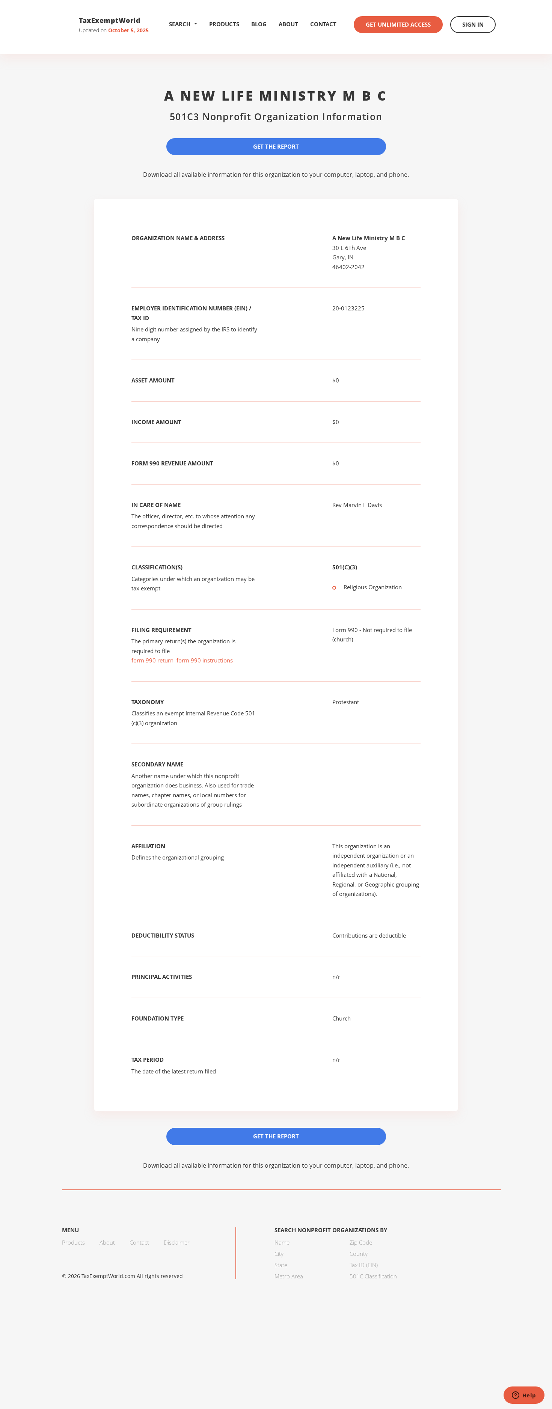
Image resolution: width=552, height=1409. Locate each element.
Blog (259, 24)
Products (224, 24)
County (359, 1253)
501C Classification (373, 1276)
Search (179, 24)
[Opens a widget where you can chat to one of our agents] (523, 1395)
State (280, 1265)
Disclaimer (177, 1242)
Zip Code (361, 1242)
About (288, 24)
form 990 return (152, 660)
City (279, 1253)
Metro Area (288, 1276)
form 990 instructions (204, 660)
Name (282, 1242)
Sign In (473, 24)
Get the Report (276, 146)
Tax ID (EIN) (364, 1265)
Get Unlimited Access (398, 24)
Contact (323, 24)
